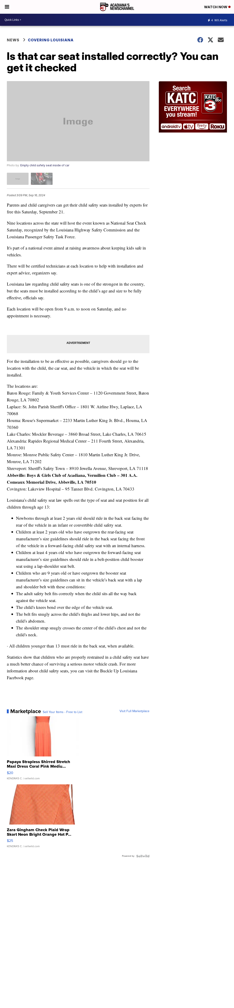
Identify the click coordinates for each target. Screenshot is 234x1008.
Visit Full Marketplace (134, 711)
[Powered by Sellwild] (142, 856)
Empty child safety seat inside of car (44, 165)
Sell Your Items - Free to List (62, 712)
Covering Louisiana (51, 40)
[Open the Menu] (7, 7)
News (13, 40)
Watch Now (216, 7)
